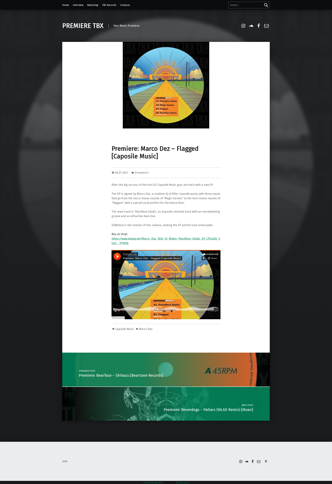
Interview (78, 5)
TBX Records (109, 5)
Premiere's (142, 172)
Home (65, 5)
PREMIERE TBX (82, 26)
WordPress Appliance (153, 482)
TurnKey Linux (182, 482)
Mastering (92, 5)
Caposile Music (124, 329)
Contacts (125, 5)
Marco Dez (146, 329)
